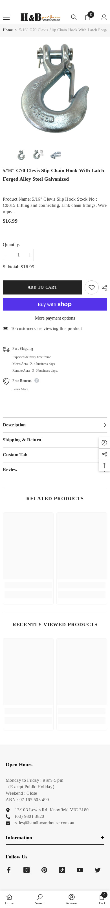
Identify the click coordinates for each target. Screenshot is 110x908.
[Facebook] (9, 870)
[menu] (6, 17)
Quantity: (11, 244)
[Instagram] (26, 870)
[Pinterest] (44, 870)
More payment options (55, 318)
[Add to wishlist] (92, 287)
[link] (28, 585)
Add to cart (42, 287)
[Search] (74, 17)
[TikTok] (62, 870)
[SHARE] (103, 287)
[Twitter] (97, 870)
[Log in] (104, 17)
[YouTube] (80, 870)
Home (8, 30)
